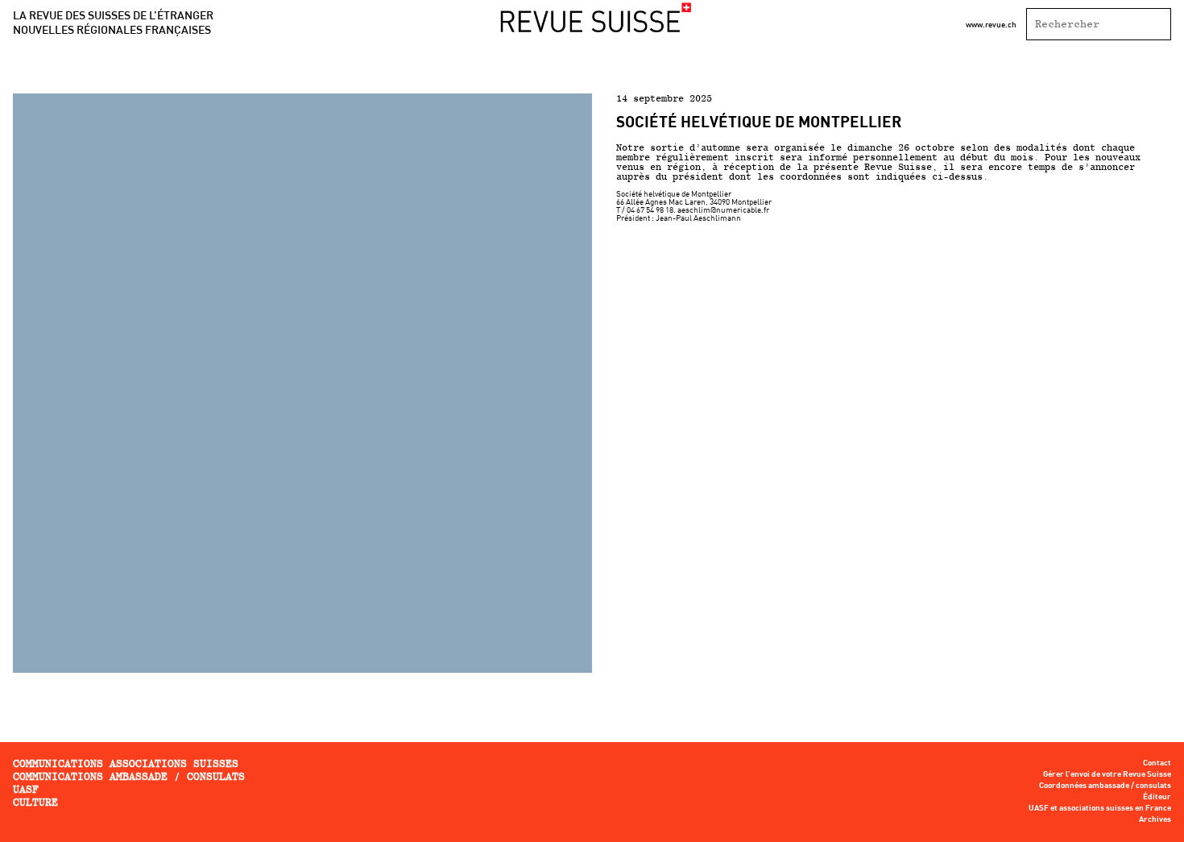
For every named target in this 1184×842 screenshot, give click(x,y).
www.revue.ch (991, 24)
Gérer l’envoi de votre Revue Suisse (1107, 774)
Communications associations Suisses (125, 763)
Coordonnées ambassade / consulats (1105, 786)
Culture (35, 802)
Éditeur (1157, 797)
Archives (1155, 819)
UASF (26, 789)
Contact (1157, 763)
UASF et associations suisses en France (1100, 808)
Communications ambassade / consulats (129, 776)
